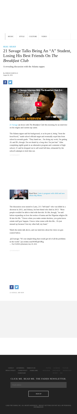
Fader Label (34, 370)
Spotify (55, 373)
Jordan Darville (11, 73)
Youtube (65, 368)
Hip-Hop (13, 46)
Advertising (20, 368)
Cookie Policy (22, 370)
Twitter (48, 368)
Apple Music (56, 370)
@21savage (14, 239)
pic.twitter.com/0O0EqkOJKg (32, 242)
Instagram (46, 370)
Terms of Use (31, 368)
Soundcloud (67, 370)
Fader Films (22, 373)
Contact (11, 368)
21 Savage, (13, 292)
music (5, 46)
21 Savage (14, 125)
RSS (61, 373)
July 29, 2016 (32, 244)
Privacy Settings (45, 405)
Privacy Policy (11, 370)
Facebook (56, 368)
